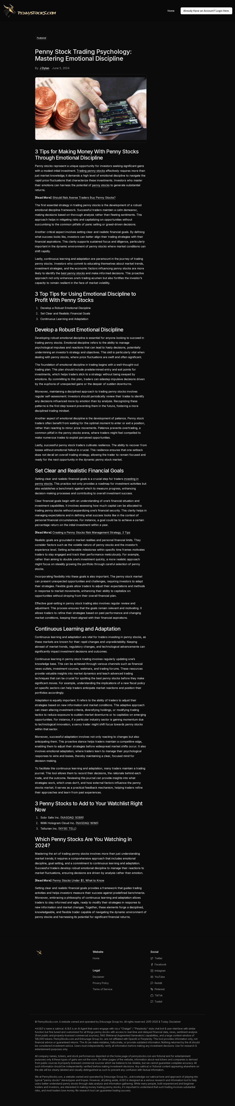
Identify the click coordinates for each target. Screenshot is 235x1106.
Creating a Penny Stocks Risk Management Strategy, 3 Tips (91, 532)
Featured (41, 38)
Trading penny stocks (91, 170)
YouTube (160, 976)
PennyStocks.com (48, 1021)
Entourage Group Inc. (112, 1021)
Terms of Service (102, 989)
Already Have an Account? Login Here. (206, 10)
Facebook (160, 964)
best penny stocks (73, 273)
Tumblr (158, 1001)
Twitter (158, 958)
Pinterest (160, 989)
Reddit (158, 983)
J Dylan (44, 68)
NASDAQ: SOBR (72, 817)
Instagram (160, 970)
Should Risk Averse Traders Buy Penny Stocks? (84, 197)
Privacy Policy (101, 983)
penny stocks (101, 185)
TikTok (159, 995)
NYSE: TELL (67, 828)
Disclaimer (98, 976)
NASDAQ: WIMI (87, 823)
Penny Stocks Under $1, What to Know (78, 880)
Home (171, 10)
